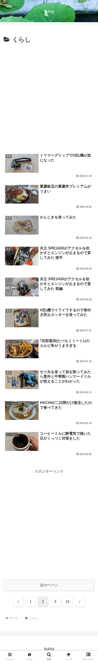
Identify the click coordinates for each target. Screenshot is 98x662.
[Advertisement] (49, 96)
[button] (89, 581)
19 (67, 602)
